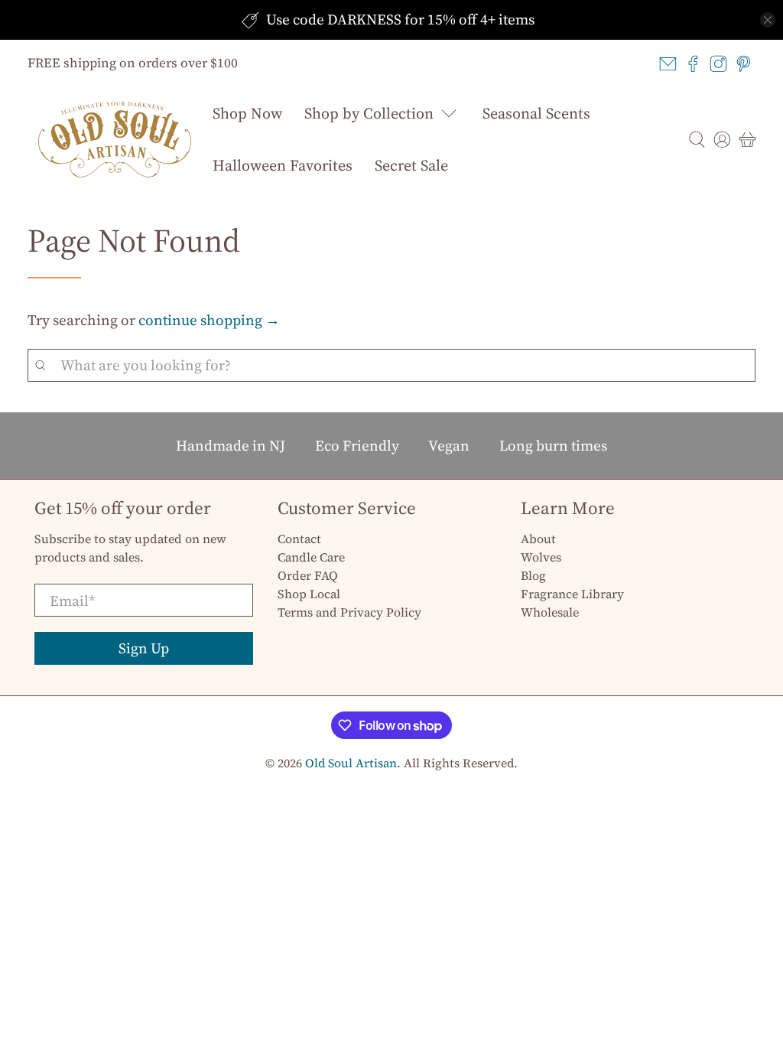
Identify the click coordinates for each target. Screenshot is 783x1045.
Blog (533, 575)
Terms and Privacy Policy (349, 612)
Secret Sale (411, 165)
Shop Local (309, 593)
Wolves (541, 557)
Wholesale (550, 612)
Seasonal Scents (536, 113)
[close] (767, 20)
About (538, 538)
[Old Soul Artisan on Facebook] (693, 64)
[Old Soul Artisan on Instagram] (718, 64)
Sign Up (144, 648)
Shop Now (247, 113)
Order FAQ (308, 575)
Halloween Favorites (283, 165)
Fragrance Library (572, 593)
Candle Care (311, 557)
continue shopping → (209, 320)
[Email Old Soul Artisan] (668, 64)
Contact (299, 538)
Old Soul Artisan (351, 763)
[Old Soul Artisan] (114, 139)
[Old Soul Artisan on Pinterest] (743, 64)
